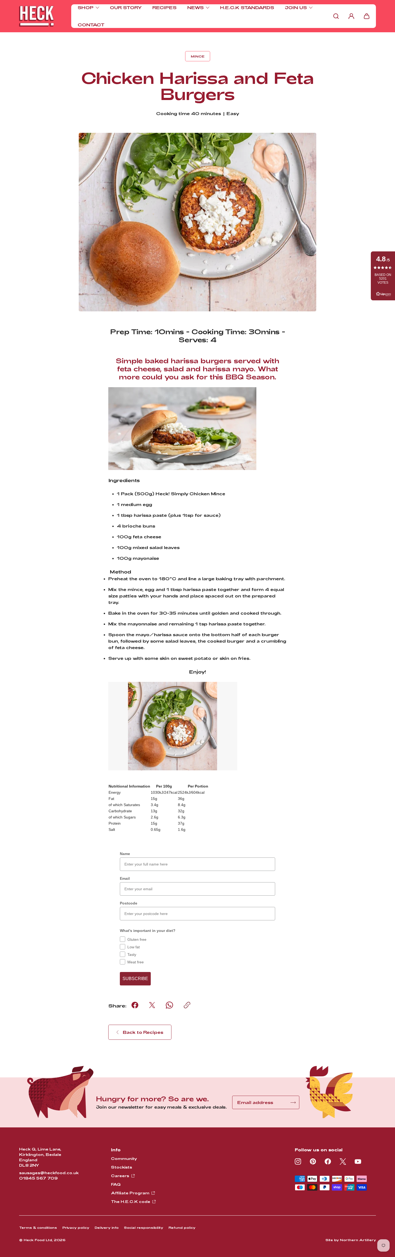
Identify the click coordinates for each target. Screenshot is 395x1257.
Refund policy (181, 1227)
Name (125, 854)
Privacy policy (75, 1227)
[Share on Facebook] (134, 1005)
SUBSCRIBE (135, 978)
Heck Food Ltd (38, 1240)
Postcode (128, 903)
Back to (143, 1032)
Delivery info (107, 1227)
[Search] (336, 16)
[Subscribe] (293, 1102)
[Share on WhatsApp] (169, 1005)
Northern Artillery (358, 1240)
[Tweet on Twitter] (152, 1005)
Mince (197, 56)
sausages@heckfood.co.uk (49, 1172)
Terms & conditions (38, 1227)
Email (125, 878)
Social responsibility (143, 1227)
